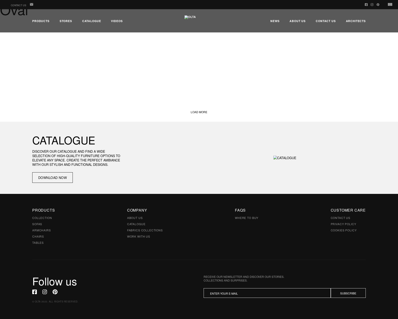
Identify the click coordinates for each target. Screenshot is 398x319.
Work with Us (138, 236)
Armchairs (41, 230)
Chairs (38, 236)
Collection (42, 218)
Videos (117, 21)
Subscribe (348, 293)
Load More (199, 112)
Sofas (37, 224)
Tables (38, 242)
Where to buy (246, 218)
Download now (52, 177)
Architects (356, 21)
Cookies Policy (344, 230)
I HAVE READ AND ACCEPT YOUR (240, 303)
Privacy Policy (343, 224)
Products (41, 21)
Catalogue (91, 21)
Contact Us (18, 5)
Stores (66, 21)
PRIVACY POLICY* (260, 303)
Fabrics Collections (145, 230)
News (274, 21)
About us (298, 21)
